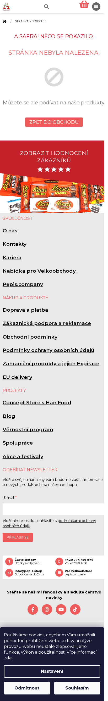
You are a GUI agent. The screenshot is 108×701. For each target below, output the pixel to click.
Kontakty (14, 244)
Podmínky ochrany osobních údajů (48, 350)
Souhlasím (77, 688)
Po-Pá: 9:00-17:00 (79, 561)
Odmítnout (26, 688)
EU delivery (17, 377)
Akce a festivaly (23, 456)
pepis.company (79, 572)
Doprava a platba (25, 310)
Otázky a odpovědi (27, 561)
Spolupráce (18, 443)
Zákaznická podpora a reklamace (47, 323)
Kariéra (12, 258)
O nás (10, 231)
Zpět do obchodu (54, 122)
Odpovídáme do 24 (29, 572)
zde (8, 657)
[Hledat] (46, 6)
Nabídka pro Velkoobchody (39, 271)
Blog (9, 416)
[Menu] (96, 6)
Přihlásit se (18, 537)
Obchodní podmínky (30, 337)
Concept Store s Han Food (37, 403)
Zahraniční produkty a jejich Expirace (51, 364)
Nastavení (52, 671)
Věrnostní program (28, 430)
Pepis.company (23, 284)
